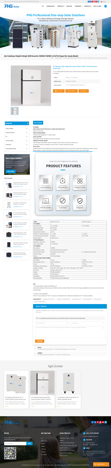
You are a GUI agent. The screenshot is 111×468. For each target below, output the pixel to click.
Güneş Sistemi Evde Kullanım (67, 450)
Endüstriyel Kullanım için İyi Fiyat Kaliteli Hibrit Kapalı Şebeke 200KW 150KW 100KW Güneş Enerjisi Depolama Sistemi (20, 193)
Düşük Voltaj (58, 58)
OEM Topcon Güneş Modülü (67, 443)
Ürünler (60, 6)
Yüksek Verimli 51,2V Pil (48, 299)
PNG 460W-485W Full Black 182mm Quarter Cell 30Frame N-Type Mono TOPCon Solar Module (20, 243)
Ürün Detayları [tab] (38, 122)
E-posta (59, 91)
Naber (84, 91)
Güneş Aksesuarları (11, 148)
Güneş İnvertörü (10, 132)
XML (65, 465)
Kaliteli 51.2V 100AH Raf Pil (63, 299)
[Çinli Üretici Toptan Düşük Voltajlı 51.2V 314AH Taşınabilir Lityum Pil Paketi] (8, 204)
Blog (62, 465)
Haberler (87, 6)
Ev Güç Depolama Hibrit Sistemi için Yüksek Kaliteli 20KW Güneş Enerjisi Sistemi (20, 213)
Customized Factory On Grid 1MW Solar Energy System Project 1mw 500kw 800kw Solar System (20, 183)
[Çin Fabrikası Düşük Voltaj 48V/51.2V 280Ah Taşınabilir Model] (68, 383)
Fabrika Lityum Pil (76, 299)
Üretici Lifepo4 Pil (87, 299)
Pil (6, 136)
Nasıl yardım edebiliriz (14, 158)
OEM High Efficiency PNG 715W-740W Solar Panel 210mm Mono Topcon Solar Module (20, 233)
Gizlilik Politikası (72, 465)
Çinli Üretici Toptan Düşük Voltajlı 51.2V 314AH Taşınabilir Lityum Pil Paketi (20, 203)
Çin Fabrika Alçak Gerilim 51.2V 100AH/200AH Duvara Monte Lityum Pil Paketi (16, 398)
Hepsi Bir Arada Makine (39, 301)
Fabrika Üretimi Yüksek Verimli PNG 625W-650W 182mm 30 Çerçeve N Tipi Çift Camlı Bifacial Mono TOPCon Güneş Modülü (20, 253)
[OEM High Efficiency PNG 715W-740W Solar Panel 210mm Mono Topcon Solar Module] (8, 234)
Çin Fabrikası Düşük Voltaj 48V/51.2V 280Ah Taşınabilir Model (68, 398)
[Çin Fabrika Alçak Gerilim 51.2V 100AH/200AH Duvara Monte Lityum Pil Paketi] (16, 383)
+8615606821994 (89, 443)
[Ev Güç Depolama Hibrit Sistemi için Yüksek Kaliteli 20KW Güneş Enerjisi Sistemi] (8, 214)
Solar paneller (9, 128)
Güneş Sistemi (9, 140)
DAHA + (7, 406)
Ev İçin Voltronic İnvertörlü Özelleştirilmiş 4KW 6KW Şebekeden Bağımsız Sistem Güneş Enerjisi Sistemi (20, 223)
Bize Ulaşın (97, 6)
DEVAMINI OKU (17, 186)
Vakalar (69, 6)
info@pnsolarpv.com (93, 436)
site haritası (57, 465)
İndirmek (78, 6)
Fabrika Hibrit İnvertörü (66, 453)
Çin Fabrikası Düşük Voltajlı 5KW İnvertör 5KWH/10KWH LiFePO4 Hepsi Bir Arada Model (62, 318)
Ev (43, 6)
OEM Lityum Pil (97, 299)
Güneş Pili (8, 144)
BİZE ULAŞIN (10, 171)
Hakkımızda (50, 6)
